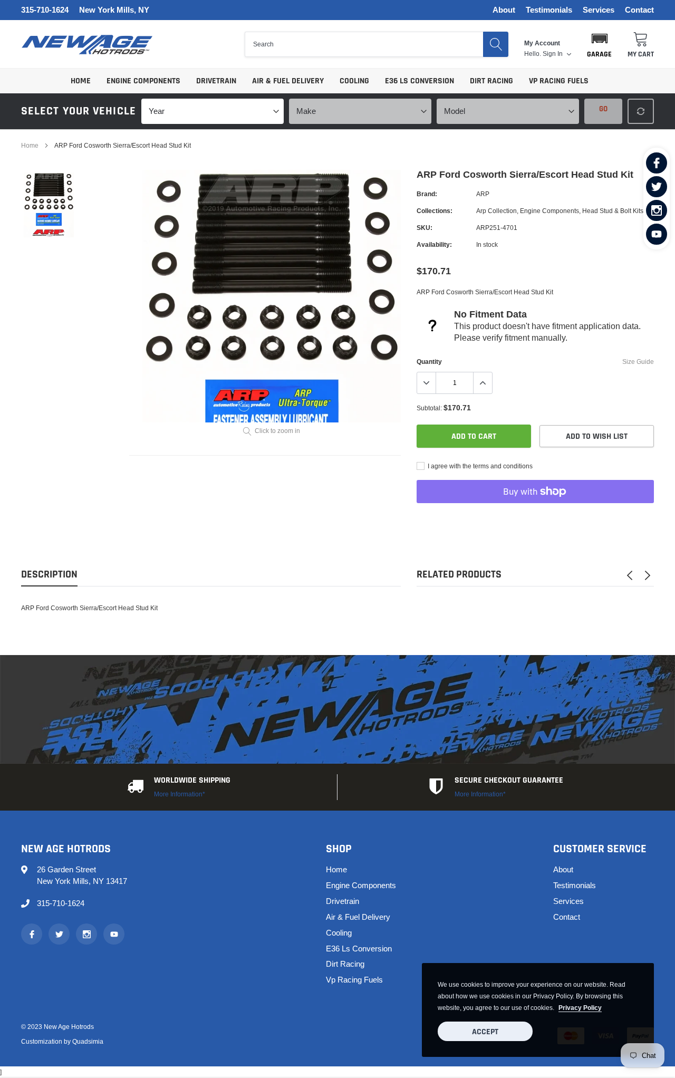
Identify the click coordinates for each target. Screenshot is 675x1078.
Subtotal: (429, 408)
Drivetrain (216, 80)
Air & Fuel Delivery (288, 80)
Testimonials (549, 10)
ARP (482, 194)
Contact (639, 10)
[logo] (87, 44)
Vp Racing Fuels (559, 80)
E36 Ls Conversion (419, 80)
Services (598, 10)
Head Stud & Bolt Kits (612, 211)
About (504, 10)
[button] (599, 44)
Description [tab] (49, 574)
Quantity (429, 361)
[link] (656, 163)
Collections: (434, 211)
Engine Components (143, 80)
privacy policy (580, 1008)
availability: (434, 244)
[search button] (495, 44)
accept (485, 1031)
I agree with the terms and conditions (479, 466)
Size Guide (638, 361)
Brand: (427, 194)
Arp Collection (496, 211)
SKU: (424, 228)
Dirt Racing (491, 80)
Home (81, 80)
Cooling (354, 80)
